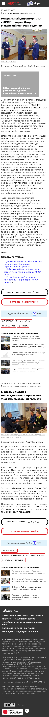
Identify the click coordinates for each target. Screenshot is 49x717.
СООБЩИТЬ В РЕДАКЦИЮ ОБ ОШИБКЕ (21, 632)
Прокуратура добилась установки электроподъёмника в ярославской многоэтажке (26, 597)
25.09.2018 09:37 (8, 10)
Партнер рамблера (24, 705)
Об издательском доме (15, 615)
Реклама (6, 619)
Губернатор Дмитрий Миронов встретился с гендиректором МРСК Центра (22, 272)
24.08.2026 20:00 (8, 383)
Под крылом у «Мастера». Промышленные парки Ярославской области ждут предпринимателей (28, 363)
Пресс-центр (36, 615)
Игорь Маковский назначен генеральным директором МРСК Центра (21, 280)
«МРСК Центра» (8, 61)
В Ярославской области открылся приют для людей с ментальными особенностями (29, 580)
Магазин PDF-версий (24, 619)
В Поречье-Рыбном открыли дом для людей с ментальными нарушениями (26, 588)
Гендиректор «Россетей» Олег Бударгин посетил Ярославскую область (28, 370)
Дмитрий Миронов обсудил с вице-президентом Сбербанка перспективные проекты (24, 264)
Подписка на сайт (12, 628)
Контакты (29, 628)
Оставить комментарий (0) (24, 302)
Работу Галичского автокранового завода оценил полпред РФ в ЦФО (28, 354)
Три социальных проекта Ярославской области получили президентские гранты (28, 572)
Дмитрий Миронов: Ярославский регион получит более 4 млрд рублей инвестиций (28, 346)
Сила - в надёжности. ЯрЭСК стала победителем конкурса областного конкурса (26, 339)
